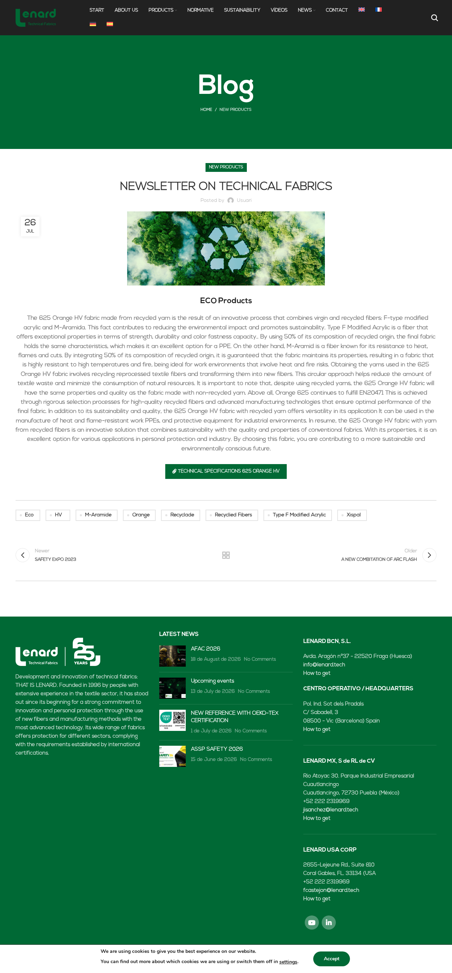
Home (206, 110)
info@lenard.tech (324, 665)
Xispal (354, 515)
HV (58, 515)
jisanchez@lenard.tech (330, 810)
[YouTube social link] (312, 922)
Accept (331, 958)
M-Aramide (98, 515)
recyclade (182, 515)
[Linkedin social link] (329, 922)
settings (288, 962)
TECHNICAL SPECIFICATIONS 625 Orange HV (229, 471)
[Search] (434, 18)
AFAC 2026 (205, 649)
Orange (141, 515)
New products (235, 110)
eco (29, 515)
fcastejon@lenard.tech (331, 890)
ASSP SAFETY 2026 (217, 749)
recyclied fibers (233, 515)
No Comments (260, 659)
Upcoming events (212, 681)
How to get (317, 673)
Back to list (226, 555)
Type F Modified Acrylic (299, 515)
